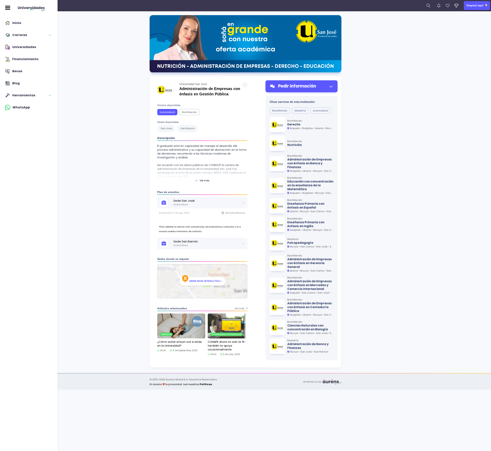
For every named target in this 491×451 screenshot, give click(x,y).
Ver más (204, 180)
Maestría (300, 110)
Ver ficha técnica (235, 212)
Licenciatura (167, 112)
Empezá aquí (475, 5)
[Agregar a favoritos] (244, 85)
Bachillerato (189, 112)
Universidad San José (193, 84)
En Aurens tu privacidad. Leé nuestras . (181, 384)
